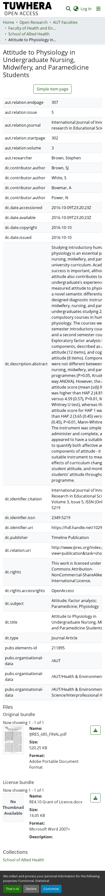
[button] (27, 8)
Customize (51, 889)
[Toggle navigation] (98, 8)
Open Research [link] (34, 22)
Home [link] (8, 22)
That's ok (12, 889)
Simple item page (52, 89)
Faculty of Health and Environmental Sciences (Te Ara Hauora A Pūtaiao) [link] (32, 28)
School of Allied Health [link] (29, 34)
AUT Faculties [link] (65, 22)
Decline (31, 889)
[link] (95, 730)
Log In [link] (86, 8)
